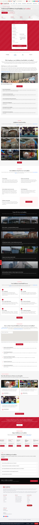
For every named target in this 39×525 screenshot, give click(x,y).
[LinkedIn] (34, 1)
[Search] (26, 1)
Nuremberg (28, 500)
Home (11, 3)
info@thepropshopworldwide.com (5, 71)
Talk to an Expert (4, 459)
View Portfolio (11, 12)
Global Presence (35, 3)
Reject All (32, 523)
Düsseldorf (28, 499)
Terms (23, 47)
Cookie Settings (29, 519)
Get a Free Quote (29, 201)
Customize (27, 523)
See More (19, 162)
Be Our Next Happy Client (19, 413)
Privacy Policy (24, 519)
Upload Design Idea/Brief (23, 37)
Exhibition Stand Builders (18, 499)
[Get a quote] (1, 262)
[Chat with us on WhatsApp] (33, 1)
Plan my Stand (5, 12)
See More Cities (29, 505)
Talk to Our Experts (19, 344)
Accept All (36, 523)
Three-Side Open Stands (18, 500)
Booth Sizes (5, 499)
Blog (16, 3)
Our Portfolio (19, 3)
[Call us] (1, 261)
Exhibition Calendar (29, 3)
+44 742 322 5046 (5, 510)
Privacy (21, 47)
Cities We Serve (24, 3)
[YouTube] (37, 1)
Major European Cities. (23, 214)
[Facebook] (38, 1)
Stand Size (13, 37)
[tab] (3, 49)
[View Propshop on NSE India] (10, 1)
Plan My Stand (19, 317)
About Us (14, 3)
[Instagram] (35, 1)
